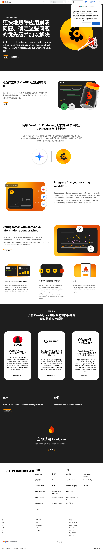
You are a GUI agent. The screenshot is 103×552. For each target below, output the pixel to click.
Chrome (29, 542)
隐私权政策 (8, 548)
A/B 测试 (68, 474)
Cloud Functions (40, 491)
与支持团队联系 (73, 522)
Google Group (73, 527)
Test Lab (85, 486)
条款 (3, 548)
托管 (53, 486)
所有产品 (59, 542)
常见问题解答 (72, 533)
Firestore (55, 480)
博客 (86, 2)
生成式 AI (38, 509)
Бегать (28, 2)
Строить (19, 2)
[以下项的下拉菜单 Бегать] (32, 2)
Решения (37, 2)
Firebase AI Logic (57, 503)
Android (22, 542)
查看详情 (17, 375)
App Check (38, 474)
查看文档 (15, 57)
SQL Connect (39, 503)
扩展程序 (54, 474)
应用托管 (38, 480)
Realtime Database (57, 497)
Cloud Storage (39, 497)
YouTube (38, 530)
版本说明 (71, 530)
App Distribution (71, 480)
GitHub (4, 533)
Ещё (44, 2)
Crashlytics (69, 491)
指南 (3, 522)
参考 (3, 525)
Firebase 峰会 (39, 525)
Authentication (39, 486)
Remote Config (87, 480)
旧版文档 (71, 535)
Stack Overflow (73, 525)
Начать (96, 24)
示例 (3, 527)
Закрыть (86, 24)
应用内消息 (69, 503)
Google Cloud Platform (48, 542)
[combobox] (58, 1)
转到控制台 (92, 2)
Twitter (37, 527)
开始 (5, 57)
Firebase (37, 542)
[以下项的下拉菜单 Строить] (23, 2)
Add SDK (7, 251)
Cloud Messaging (71, 486)
